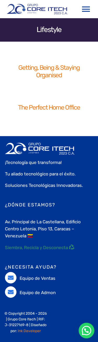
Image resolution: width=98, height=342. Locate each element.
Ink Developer (29, 331)
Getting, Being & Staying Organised (49, 71)
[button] (86, 330)
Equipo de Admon (38, 292)
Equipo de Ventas (37, 278)
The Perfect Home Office (49, 107)
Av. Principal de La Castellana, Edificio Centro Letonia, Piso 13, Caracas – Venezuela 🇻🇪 (43, 228)
